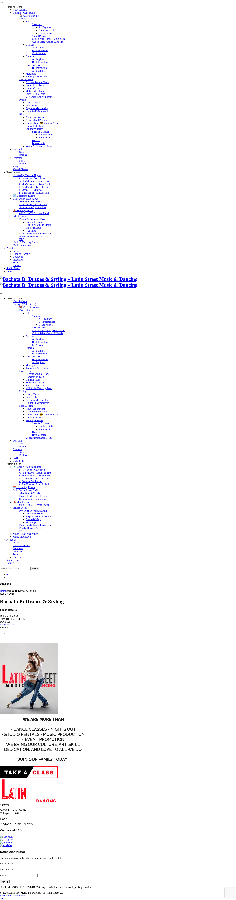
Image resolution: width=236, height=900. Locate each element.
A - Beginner (45, 27)
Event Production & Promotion (35, 233)
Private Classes (33, 105)
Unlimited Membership (37, 111)
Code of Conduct (21, 253)
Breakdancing (39, 143)
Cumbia (30, 56)
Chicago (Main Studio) (24, 12)
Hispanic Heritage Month (38, 225)
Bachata (30, 44)
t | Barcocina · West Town (32, 178)
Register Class (7, 624)
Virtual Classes (20, 169)
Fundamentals (46, 134)
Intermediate (45, 137)
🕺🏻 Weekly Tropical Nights (27, 175)
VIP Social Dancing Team (39, 96)
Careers (17, 265)
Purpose (17, 251)
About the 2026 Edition (31, 201)
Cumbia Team (33, 88)
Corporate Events (34, 222)
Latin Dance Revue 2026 (25, 198)
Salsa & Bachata (40, 131)
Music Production (22, 245)
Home (3, 590)
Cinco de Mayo (33, 227)
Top (2, 898)
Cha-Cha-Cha (33, 65)
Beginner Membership (37, 108)
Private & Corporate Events (33, 219)
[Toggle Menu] (1, 2)
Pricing (22, 99)
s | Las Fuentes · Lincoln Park (34, 192)
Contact (10, 271)
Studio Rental (13, 268)
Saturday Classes (34, 128)
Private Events (20, 216)
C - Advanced (46, 33)
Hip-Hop (36, 140)
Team (15, 262)
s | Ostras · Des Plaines (30, 189)
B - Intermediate (47, 30)
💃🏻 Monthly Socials (23, 210)
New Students (20, 9)
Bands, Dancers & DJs (30, 236)
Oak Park (17, 149)
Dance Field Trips (35, 126)
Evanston (17, 157)
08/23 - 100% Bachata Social (34, 213)
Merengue (31, 73)
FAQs (16, 166)
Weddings (31, 230)
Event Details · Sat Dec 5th (33, 204)
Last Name (6, 869)
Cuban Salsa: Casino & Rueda (47, 41)
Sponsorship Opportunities (32, 207)
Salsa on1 (37, 24)
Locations (18, 256)
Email (4, 875)
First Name (6, 863)
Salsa (28, 21)
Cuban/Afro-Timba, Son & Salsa (48, 38)
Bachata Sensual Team (37, 82)
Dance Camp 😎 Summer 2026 (42, 123)
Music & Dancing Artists (25, 242)
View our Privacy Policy (12, 895)
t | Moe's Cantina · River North (35, 184)
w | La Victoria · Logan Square (35, 181)
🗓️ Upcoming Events (24, 195)
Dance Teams (26, 79)
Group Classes (33, 102)
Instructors (18, 259)
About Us (11, 248)
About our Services (35, 117)
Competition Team (35, 85)
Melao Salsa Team (35, 91)
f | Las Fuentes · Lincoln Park (34, 187)
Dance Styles (26, 18)
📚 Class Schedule (29, 15)
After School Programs (37, 120)
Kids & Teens (26, 114)
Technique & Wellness (37, 76)
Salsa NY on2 (39, 36)
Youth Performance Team (39, 146)
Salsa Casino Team (35, 94)
